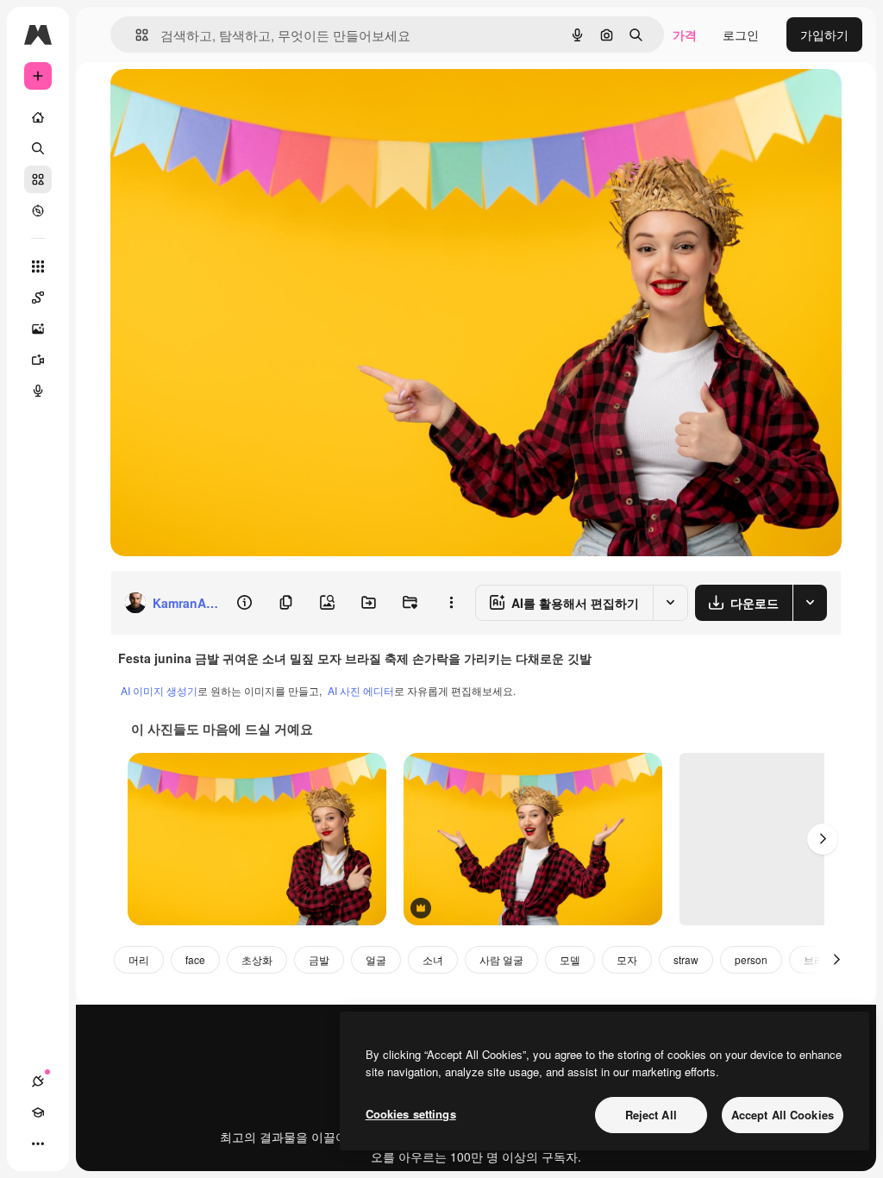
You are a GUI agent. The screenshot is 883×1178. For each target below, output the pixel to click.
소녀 (433, 959)
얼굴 (376, 959)
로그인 (741, 34)
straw (685, 959)
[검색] (38, 148)
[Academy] (38, 1112)
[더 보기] (38, 1143)
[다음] (822, 839)
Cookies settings (411, 1114)
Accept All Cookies (782, 1114)
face (195, 959)
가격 (685, 34)
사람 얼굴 (501, 959)
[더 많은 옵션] (451, 603)
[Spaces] (38, 297)
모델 (570, 959)
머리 (138, 959)
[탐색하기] (38, 210)
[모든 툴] (38, 266)
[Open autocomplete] (135, 34)
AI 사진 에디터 (361, 690)
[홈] (38, 117)
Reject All (651, 1114)
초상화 (256, 959)
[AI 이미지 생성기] (38, 328)
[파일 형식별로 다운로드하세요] (809, 603)
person (751, 959)
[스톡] (38, 179)
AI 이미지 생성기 (159, 690)
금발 (319, 959)
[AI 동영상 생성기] (38, 359)
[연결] (38, 1081)
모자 (627, 959)
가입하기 (824, 34)
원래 (209, 101)
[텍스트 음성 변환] (38, 390)
